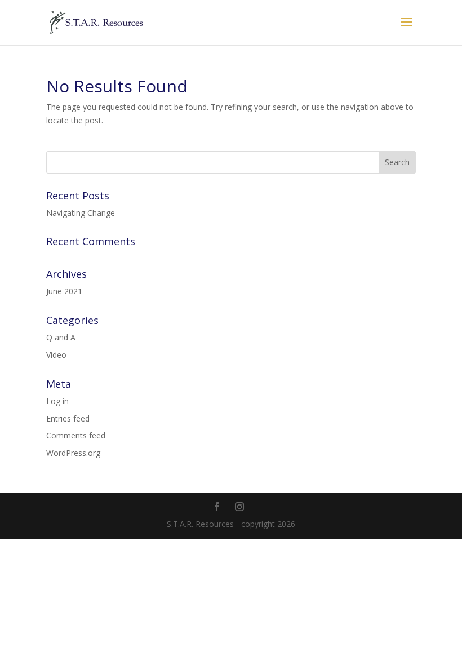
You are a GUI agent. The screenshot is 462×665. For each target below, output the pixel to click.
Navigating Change (80, 212)
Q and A (60, 337)
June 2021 (64, 291)
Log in (57, 401)
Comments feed (75, 435)
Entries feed (68, 418)
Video (56, 354)
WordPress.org (73, 452)
